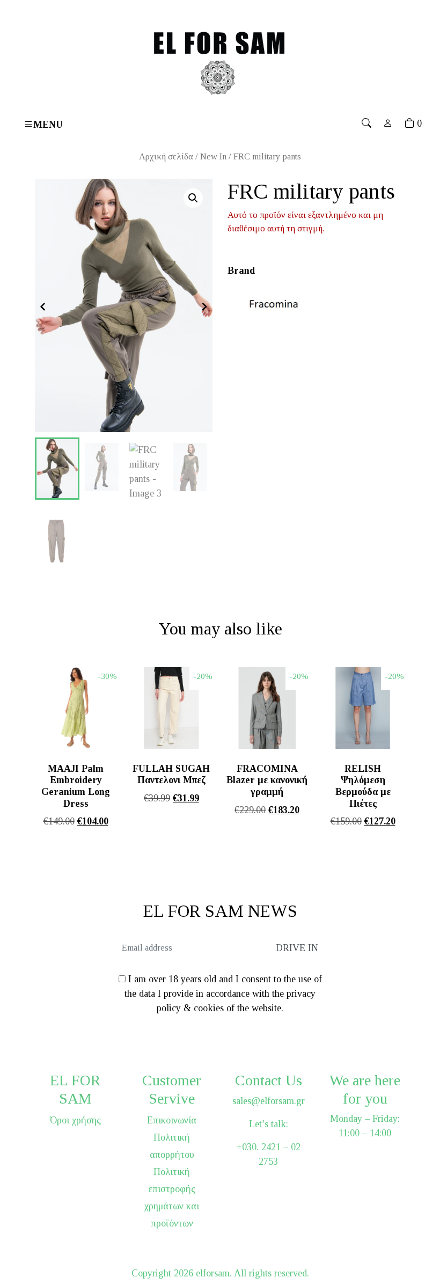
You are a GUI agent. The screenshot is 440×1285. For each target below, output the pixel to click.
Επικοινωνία (171, 1120)
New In (213, 156)
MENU (48, 124)
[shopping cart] (409, 123)
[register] (388, 123)
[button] (193, 198)
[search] (366, 123)
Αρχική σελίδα (166, 156)
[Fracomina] (276, 303)
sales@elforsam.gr (268, 1101)
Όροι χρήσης (75, 1120)
